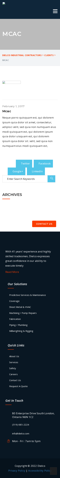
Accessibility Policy (40, 470)
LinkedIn (37, 171)
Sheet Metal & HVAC (20, 306)
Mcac (6, 111)
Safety (12, 368)
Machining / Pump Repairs (23, 312)
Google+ (17, 171)
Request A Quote (18, 386)
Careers (13, 374)
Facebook (44, 163)
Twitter (25, 163)
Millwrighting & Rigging (21, 330)
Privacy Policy (16, 470)
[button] (55, 11)
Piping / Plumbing (18, 324)
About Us (14, 356)
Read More (12, 272)
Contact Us (44, 223)
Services (13, 362)
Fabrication (15, 318)
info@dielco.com (20, 433)
